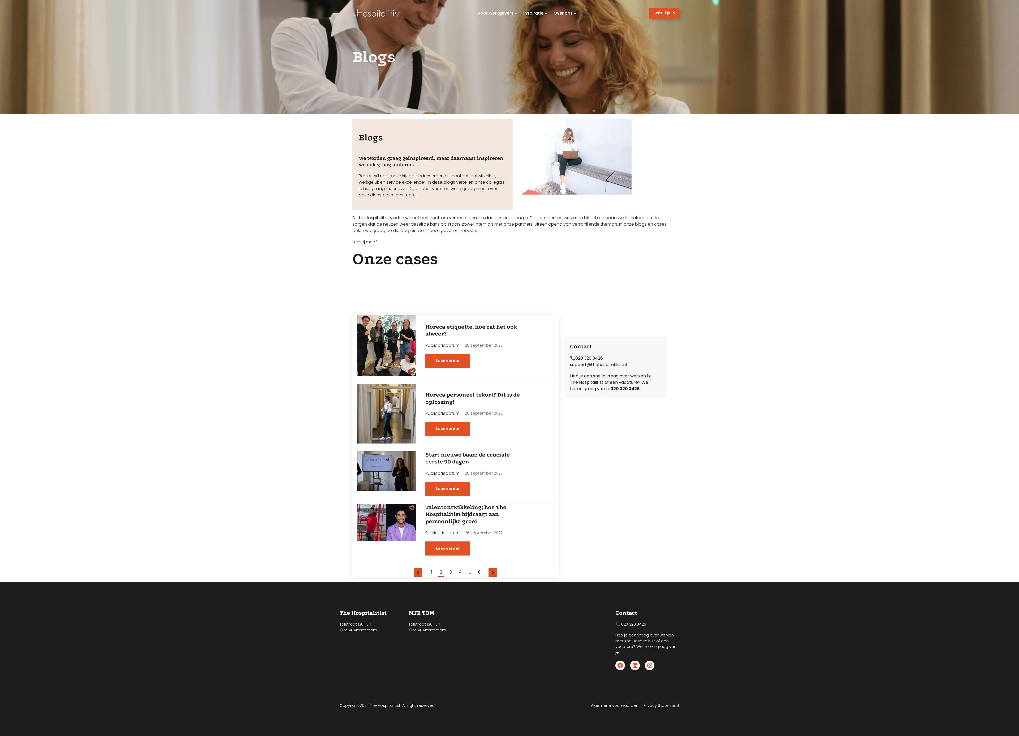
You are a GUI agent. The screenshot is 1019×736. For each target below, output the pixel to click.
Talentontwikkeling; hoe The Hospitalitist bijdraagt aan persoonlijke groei (465, 514)
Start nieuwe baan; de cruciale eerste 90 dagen (467, 458)
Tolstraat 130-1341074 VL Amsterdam (358, 627)
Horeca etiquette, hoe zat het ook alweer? (471, 330)
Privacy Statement (661, 705)
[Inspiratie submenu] (546, 13)
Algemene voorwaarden (614, 705)
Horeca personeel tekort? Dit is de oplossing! (472, 398)
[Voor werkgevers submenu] (516, 13)
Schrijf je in (664, 13)
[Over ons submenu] (575, 13)
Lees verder (453, 363)
